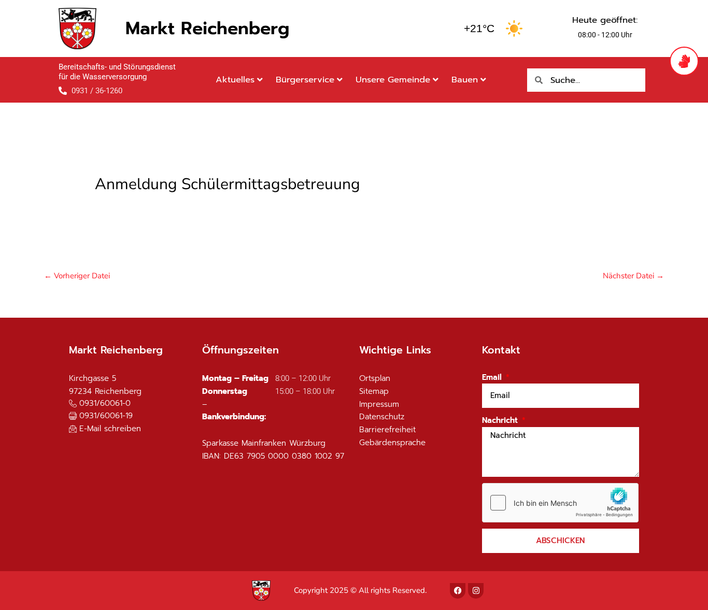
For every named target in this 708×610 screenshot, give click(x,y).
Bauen (464, 79)
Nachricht (501, 420)
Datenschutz (381, 416)
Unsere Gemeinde (393, 79)
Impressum (379, 404)
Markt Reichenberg (207, 28)
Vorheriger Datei (77, 276)
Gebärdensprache (392, 442)
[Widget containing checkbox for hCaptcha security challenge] (560, 502)
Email (493, 377)
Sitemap (374, 391)
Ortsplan (374, 378)
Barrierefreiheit (387, 429)
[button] (101, 416)
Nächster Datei (633, 276)
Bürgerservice (305, 79)
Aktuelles (235, 79)
